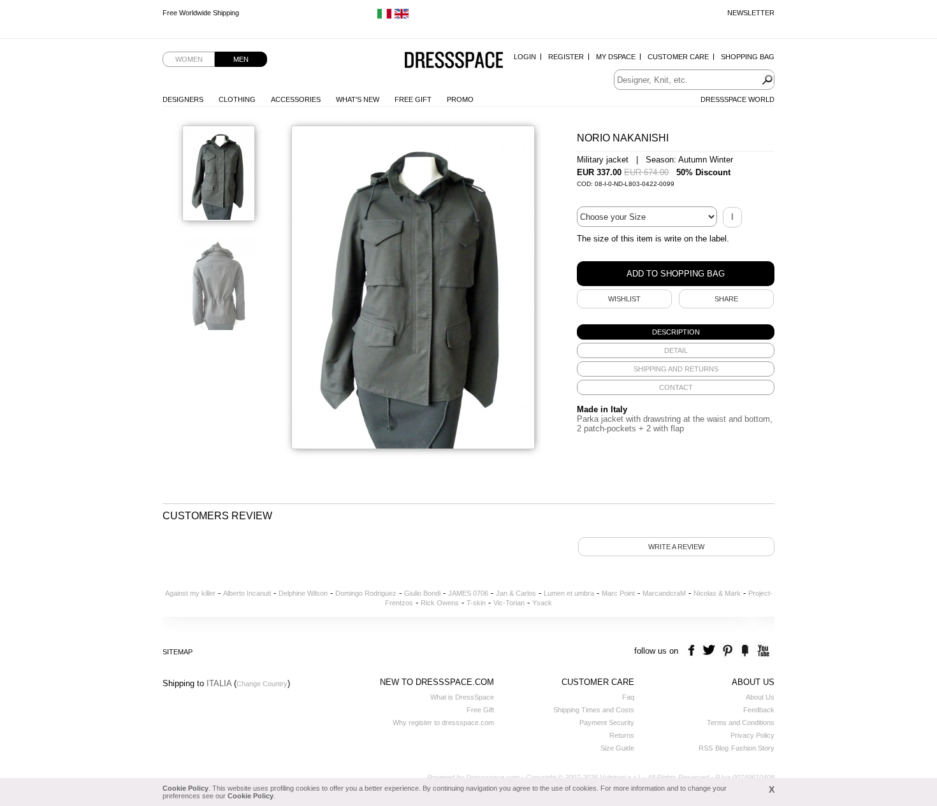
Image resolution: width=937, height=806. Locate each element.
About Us (760, 697)
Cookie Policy (185, 788)
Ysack (542, 603)
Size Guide (617, 748)
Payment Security (606, 722)
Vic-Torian (509, 603)
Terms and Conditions (740, 722)
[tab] (675, 332)
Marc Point (618, 593)
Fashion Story (752, 748)
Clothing (237, 99)
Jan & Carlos (516, 593)
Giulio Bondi (422, 593)
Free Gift (413, 99)
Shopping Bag (747, 57)
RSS (706, 748)
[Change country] (384, 16)
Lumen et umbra (569, 593)
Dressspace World (737, 99)
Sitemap (177, 652)
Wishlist (624, 299)
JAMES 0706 (468, 593)
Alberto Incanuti (247, 593)
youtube (762, 650)
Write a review (676, 547)
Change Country (261, 683)
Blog (722, 748)
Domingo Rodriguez (365, 593)
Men (241, 59)
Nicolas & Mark (717, 593)
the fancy (744, 650)
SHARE (726, 299)
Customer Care (678, 57)
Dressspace (454, 61)
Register (566, 57)
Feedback (758, 710)
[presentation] (675, 332)
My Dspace (616, 57)
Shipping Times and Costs (593, 710)
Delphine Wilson (303, 593)
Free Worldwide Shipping (201, 13)
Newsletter (750, 13)
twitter (710, 650)
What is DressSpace (462, 697)
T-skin (476, 603)
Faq (628, 697)
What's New (357, 99)
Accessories (296, 99)
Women (189, 59)
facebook (693, 650)
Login (525, 57)
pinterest (727, 650)
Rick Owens (440, 603)
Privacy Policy (752, 735)
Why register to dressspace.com (443, 722)
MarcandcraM (664, 593)
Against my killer (190, 593)
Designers (183, 99)
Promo (460, 99)
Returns (621, 735)
